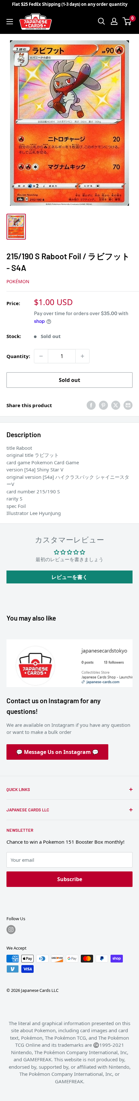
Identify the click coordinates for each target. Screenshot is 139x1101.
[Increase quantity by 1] (82, 356)
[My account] (114, 21)
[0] (127, 21)
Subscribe (69, 879)
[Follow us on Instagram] (11, 929)
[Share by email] (128, 405)
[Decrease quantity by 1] (41, 356)
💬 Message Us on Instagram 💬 (57, 752)
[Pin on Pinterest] (103, 405)
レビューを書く (69, 577)
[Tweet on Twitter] (115, 405)
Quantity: (18, 356)
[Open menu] (9, 21)
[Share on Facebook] (91, 405)
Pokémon (17, 281)
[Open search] (101, 21)
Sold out (69, 380)
